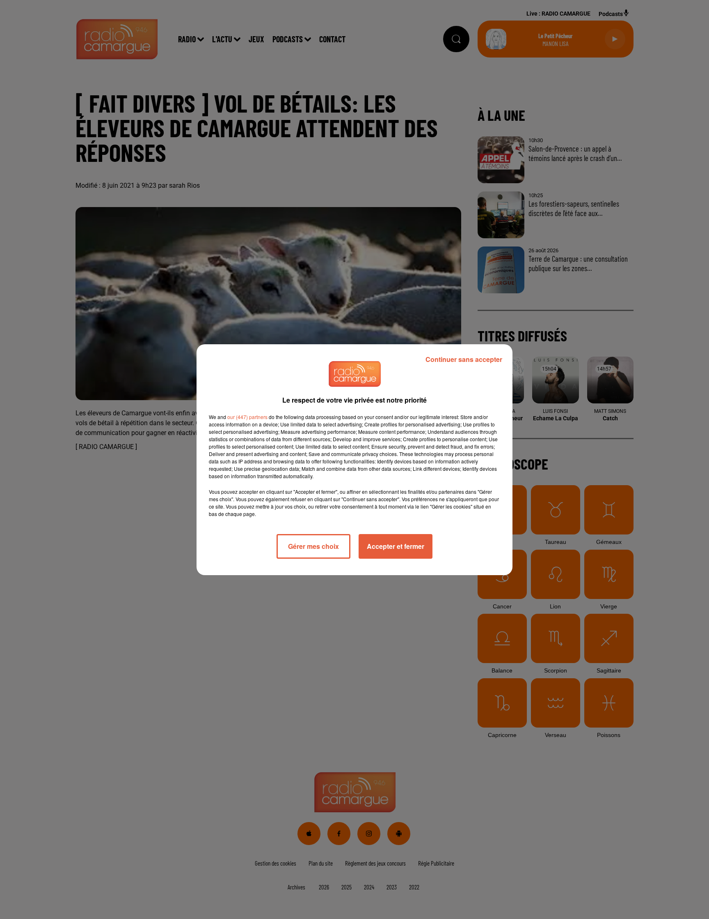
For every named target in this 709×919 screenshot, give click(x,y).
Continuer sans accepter (463, 359)
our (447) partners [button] (247, 416)
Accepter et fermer (395, 546)
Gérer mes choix (313, 546)
